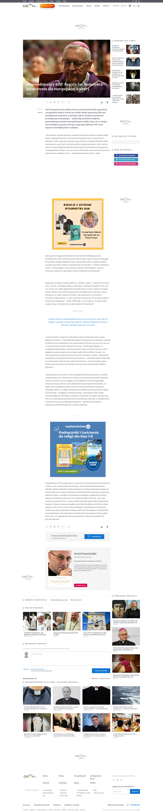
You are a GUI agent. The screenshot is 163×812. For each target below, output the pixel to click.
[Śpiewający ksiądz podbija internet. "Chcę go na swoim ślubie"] (37, 722)
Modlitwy (79, 795)
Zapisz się (135, 791)
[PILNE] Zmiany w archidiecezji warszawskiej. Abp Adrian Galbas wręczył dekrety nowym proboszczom (66, 735)
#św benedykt (75, 600)
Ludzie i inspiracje (98, 793)
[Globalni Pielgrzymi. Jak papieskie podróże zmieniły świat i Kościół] (37, 621)
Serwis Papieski (28, 636)
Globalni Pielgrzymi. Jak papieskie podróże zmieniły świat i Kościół (35, 634)
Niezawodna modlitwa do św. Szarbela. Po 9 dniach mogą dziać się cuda (118, 73)
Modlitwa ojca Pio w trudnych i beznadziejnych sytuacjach (118, 85)
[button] (129, 5)
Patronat (82, 810)
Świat (45, 776)
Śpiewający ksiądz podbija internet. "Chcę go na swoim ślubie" (35, 735)
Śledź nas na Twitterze (127, 160)
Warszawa (116, 5)
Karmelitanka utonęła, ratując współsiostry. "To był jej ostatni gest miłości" (125, 708)
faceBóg (58, 1)
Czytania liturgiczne (82, 790)
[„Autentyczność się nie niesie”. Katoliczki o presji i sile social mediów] (133, 99)
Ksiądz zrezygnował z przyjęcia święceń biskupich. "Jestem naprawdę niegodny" (95, 708)
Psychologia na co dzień (84, 793)
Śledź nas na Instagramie (127, 164)
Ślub (44, 795)
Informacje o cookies (73, 810)
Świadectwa (63, 793)
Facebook (133, 1)
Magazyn (31, 1)
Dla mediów (57, 810)
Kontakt (51, 810)
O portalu (25, 810)
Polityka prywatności (42, 810)
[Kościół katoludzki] (60, 568)
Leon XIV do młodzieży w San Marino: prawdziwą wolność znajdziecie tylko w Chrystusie (95, 634)
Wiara (88, 6)
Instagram (139, 1)
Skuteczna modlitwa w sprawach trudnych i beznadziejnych (118, 48)
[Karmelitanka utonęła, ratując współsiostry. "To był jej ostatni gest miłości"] (126, 695)
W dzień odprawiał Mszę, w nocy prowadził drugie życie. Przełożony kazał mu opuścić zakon (118, 62)
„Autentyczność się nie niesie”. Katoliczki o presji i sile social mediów (118, 98)
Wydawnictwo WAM (41, 805)
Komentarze (77, 6)
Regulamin (32, 810)
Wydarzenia (64, 6)
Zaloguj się (26, 669)
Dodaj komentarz (101, 671)
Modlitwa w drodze (42, 1)
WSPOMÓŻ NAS (135, 805)
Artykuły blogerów (48, 793)
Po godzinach (80, 776)
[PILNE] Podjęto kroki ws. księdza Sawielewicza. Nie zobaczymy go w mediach (94, 735)
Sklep (64, 1)
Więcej (106, 6)
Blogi (51, 1)
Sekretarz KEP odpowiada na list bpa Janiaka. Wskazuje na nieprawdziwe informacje (125, 649)
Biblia (24, 1)
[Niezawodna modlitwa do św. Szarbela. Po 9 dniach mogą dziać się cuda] (133, 74)
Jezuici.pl (26, 805)
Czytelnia (63, 783)
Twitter (136, 1)
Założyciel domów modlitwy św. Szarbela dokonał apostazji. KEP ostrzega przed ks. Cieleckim (125, 622)
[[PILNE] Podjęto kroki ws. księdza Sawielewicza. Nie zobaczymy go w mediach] (96, 722)
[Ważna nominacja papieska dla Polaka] (67, 621)
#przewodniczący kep (59, 600)
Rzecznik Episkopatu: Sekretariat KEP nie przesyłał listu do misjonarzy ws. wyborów (126, 677)
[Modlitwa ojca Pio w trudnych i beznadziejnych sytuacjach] (133, 86)
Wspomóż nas (96, 537)
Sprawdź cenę (80, 585)
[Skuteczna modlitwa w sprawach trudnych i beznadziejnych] (133, 49)
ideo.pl (138, 810)
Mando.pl (57, 805)
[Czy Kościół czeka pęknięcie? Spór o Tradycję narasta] (126, 722)
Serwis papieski (47, 790)
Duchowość (63, 790)
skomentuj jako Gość (39, 669)
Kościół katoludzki (85, 553)
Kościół (28, 94)
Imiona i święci (64, 795)
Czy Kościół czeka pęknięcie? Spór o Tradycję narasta (124, 735)
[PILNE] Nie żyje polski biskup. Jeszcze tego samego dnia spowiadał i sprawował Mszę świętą (66, 708)
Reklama (64, 810)
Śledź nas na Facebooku (127, 155)
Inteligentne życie (95, 777)
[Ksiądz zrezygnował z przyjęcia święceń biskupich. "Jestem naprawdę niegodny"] (96, 695)
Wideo (97, 6)
